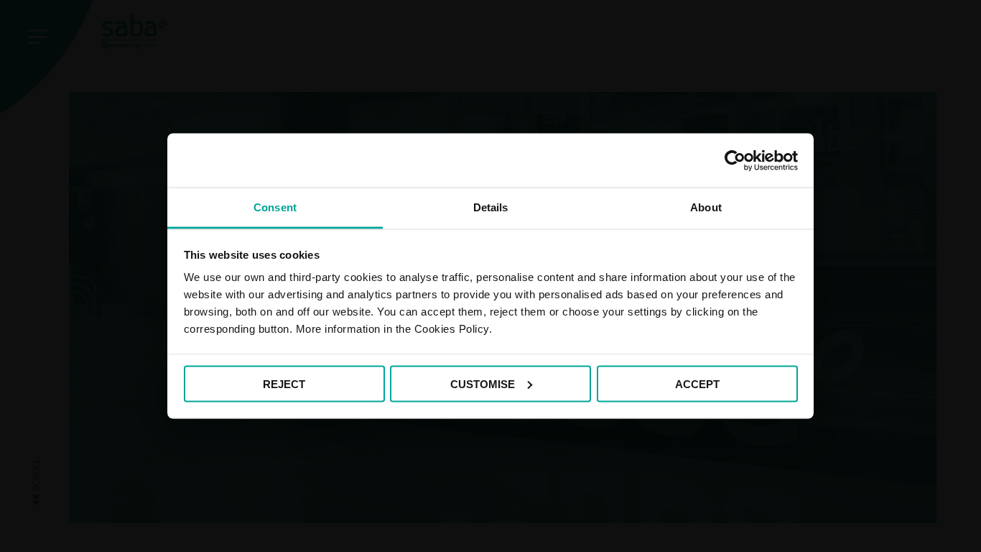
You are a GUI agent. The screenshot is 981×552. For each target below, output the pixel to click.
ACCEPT (697, 383)
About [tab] (706, 207)
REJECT (284, 383)
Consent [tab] (275, 207)
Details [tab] (490, 207)
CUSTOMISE (482, 383)
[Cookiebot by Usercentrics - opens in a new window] (735, 160)
